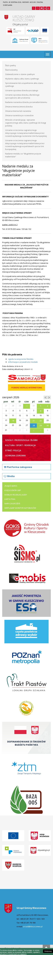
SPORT (19, 445)
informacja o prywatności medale (23, 362)
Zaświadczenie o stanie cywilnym (20, 74)
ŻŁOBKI (34, 440)
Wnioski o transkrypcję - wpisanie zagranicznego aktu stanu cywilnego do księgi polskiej (25, 122)
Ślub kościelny (11, 70)
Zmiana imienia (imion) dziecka (19, 106)
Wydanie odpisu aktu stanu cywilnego (22, 78)
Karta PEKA (9, 499)
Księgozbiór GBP (12, 490)
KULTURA (10, 445)
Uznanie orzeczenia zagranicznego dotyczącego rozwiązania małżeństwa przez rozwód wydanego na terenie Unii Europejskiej (26, 133)
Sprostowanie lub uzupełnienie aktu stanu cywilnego (24, 84)
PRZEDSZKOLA (22, 440)
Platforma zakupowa (19, 467)
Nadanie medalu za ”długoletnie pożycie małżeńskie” (23, 155)
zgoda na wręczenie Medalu (20, 359)
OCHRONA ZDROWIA (15, 455)
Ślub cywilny (10, 65)
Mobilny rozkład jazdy (15, 494)
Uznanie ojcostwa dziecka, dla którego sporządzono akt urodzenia (22, 96)
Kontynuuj (48, 951)
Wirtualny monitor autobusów (20, 508)
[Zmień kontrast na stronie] (41, 8)
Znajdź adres (10, 486)
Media (11, 476)
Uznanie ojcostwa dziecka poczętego (21, 90)
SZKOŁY (9, 440)
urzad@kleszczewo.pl (33, 926)
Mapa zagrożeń (12, 503)
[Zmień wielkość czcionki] (45, 8)
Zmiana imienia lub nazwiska (18, 111)
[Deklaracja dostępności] (48, 8)
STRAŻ (8, 450)
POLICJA (17, 450)
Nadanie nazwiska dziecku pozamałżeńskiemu (26, 102)
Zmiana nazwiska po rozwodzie (19, 115)
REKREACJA (30, 445)
